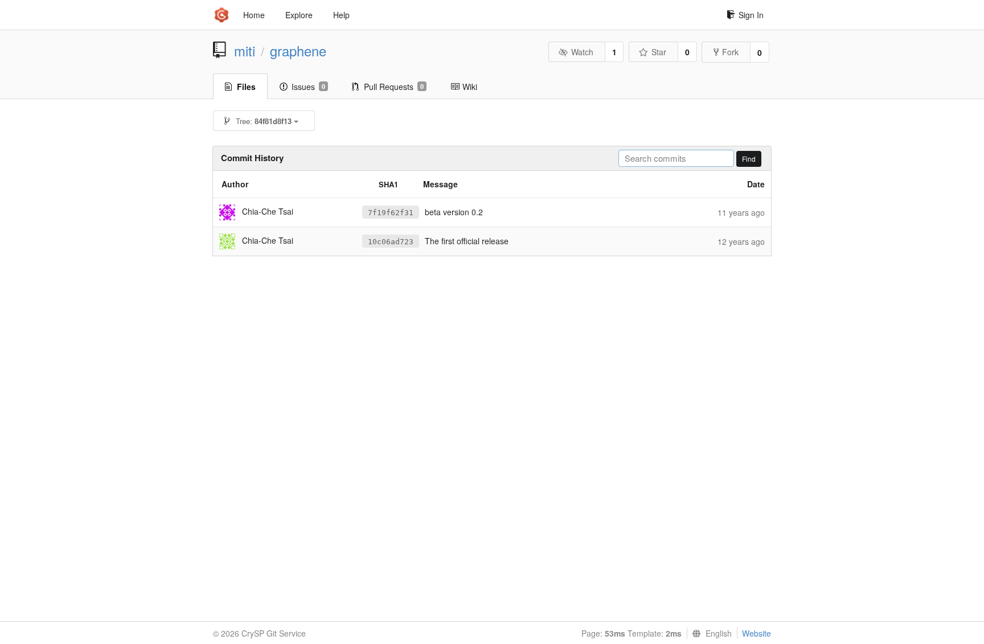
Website (756, 633)
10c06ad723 (390, 241)
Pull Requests (394, 86)
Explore (299, 14)
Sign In (751, 14)
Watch (582, 52)
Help (341, 14)
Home (254, 14)
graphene (298, 50)
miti (244, 50)
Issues (308, 86)
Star (658, 52)
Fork (730, 52)
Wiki (469, 86)
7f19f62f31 (390, 212)
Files (246, 86)
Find (749, 158)
